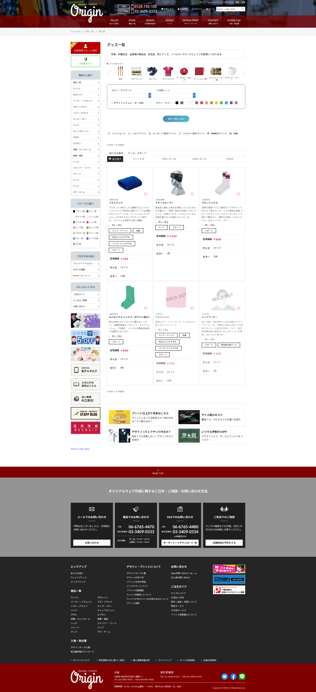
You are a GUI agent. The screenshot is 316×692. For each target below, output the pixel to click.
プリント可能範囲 (135, 590)
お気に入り (168, 9)
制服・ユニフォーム (82, 149)
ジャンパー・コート (82, 168)
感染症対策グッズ (229, 345)
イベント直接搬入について (184, 614)
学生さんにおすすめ (121, 237)
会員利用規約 (209, 660)
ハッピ (76, 161)
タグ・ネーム (79, 192)
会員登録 (184, 9)
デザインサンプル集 (136, 573)
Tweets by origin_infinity (80, 449)
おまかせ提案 (79, 269)
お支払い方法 (177, 597)
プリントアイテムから (83, 263)
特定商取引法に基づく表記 (111, 660)
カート (211, 9)
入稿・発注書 (79, 640)
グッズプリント (78, 581)
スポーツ (116, 250)
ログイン (198, 9)
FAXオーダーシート (82, 275)
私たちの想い (77, 573)
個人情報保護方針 (141, 660)
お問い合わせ (79, 306)
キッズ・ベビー (80, 119)
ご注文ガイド (79, 294)
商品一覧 (90, 31)
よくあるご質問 (80, 300)
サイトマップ (164, 660)
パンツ (76, 180)
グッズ (76, 186)
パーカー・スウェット (83, 100)
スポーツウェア (80, 107)
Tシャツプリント (79, 577)
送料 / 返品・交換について (184, 601)
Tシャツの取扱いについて (139, 594)
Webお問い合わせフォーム (184, 573)
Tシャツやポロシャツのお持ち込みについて (148, 599)
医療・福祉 (78, 155)
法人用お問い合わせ (180, 577)
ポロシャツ (78, 94)
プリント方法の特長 (136, 581)
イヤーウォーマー (164, 201)
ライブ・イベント (120, 230)
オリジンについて (81, 660)
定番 (138, 230)
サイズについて (178, 593)
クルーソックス (210, 201)
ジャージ (77, 174)
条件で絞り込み (176, 118)
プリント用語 (133, 603)
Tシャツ (76, 88)
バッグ (76, 125)
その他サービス (178, 610)
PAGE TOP (158, 473)
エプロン (77, 143)
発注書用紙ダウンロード (82, 651)
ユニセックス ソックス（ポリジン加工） (130, 315)
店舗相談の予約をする (224, 542)
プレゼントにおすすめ (122, 243)
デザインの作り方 (135, 577)
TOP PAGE (75, 31)
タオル (76, 137)
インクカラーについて (137, 586)
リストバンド (116, 201)
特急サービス (177, 606)
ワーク (161, 227)
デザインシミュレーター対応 (129, 102)
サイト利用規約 (187, 660)
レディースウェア (81, 113)
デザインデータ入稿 (80, 647)
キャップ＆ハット (81, 131)
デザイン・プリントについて (144, 566)
